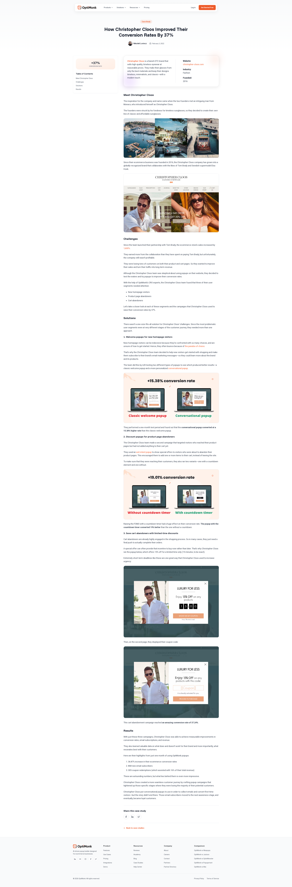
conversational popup (178, 368)
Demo (105, 867)
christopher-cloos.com (193, 64)
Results (78, 89)
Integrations (107, 863)
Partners (167, 863)
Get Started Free (207, 7)
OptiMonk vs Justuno (201, 854)
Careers (167, 854)
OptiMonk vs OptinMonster (203, 859)
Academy (137, 854)
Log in (193, 7)
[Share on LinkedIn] (132, 816)
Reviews (137, 850)
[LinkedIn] (75, 859)
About (166, 850)
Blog (135, 859)
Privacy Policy (199, 878)
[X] (96, 859)
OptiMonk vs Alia (200, 867)
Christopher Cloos (135, 61)
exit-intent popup (144, 452)
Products (107, 7)
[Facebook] (91, 859)
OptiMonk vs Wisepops (202, 850)
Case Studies (138, 863)
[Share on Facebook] (126, 816)
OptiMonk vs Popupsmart (203, 863)
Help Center (138, 867)
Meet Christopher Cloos (84, 78)
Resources (134, 7)
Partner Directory (170, 867)
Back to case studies (135, 828)
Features (106, 850)
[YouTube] (80, 859)
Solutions (120, 7)
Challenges (80, 82)
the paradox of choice (195, 346)
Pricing (146, 7)
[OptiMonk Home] (87, 7)
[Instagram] (85, 859)
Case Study (146, 22)
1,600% (127, 248)
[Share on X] (138, 816)
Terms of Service (213, 878)
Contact (167, 859)
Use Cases (107, 854)
